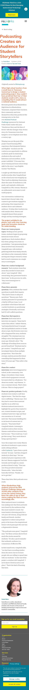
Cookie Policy (6, 675)
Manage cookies (14, 679)
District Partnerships (7, 658)
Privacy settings (14, 664)
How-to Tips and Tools (14, 63)
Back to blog (8, 29)
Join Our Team (6, 649)
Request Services (6, 659)
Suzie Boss (6, 61)
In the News (5, 642)
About (3, 639)
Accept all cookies (14, 684)
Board (3, 646)
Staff (3, 644)
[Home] (7, 21)
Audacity (9, 450)
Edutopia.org (19, 84)
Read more (11, 15)
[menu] (26, 21)
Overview (4, 656)
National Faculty (6, 647)
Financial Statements (7, 640)
